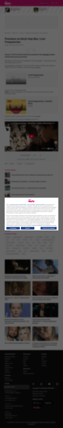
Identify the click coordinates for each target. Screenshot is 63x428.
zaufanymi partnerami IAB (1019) (18, 204)
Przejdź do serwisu (49, 228)
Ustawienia (13, 228)
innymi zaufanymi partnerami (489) (35, 204)
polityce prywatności (35, 219)
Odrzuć (27, 228)
